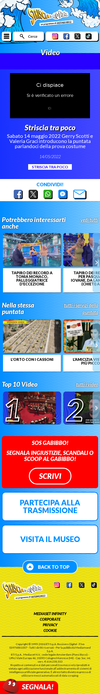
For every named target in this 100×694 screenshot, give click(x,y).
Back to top (54, 567)
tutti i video (87, 384)
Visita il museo (50, 539)
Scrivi (50, 476)
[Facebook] (66, 36)
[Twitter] (77, 36)
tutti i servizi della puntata (81, 308)
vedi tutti (89, 220)
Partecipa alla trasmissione (50, 506)
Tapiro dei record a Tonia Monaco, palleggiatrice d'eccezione (32, 278)
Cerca (32, 36)
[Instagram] (55, 36)
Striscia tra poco (50, 167)
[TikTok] (89, 36)
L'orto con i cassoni (32, 359)
